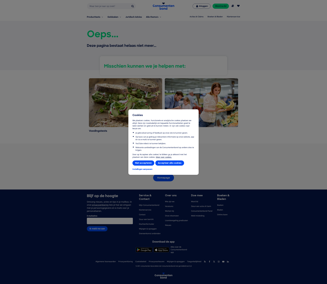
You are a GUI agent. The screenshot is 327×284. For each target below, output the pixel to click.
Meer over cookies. (164, 157)
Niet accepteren (143, 163)
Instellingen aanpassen (142, 169)
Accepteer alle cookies (170, 163)
